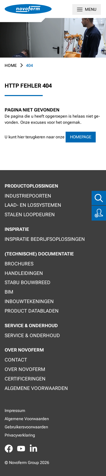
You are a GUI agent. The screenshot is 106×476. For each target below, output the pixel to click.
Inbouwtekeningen (29, 301)
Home (11, 65)
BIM (9, 292)
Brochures (19, 264)
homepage (80, 136)
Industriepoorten (28, 196)
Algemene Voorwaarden (27, 418)
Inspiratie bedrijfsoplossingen (45, 239)
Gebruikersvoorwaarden (26, 427)
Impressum (15, 410)
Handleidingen (24, 273)
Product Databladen (32, 311)
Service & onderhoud (32, 335)
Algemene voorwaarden (36, 388)
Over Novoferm (25, 369)
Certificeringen (25, 379)
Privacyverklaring (20, 435)
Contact (16, 360)
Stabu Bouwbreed (27, 282)
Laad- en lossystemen (33, 205)
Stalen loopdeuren (30, 215)
